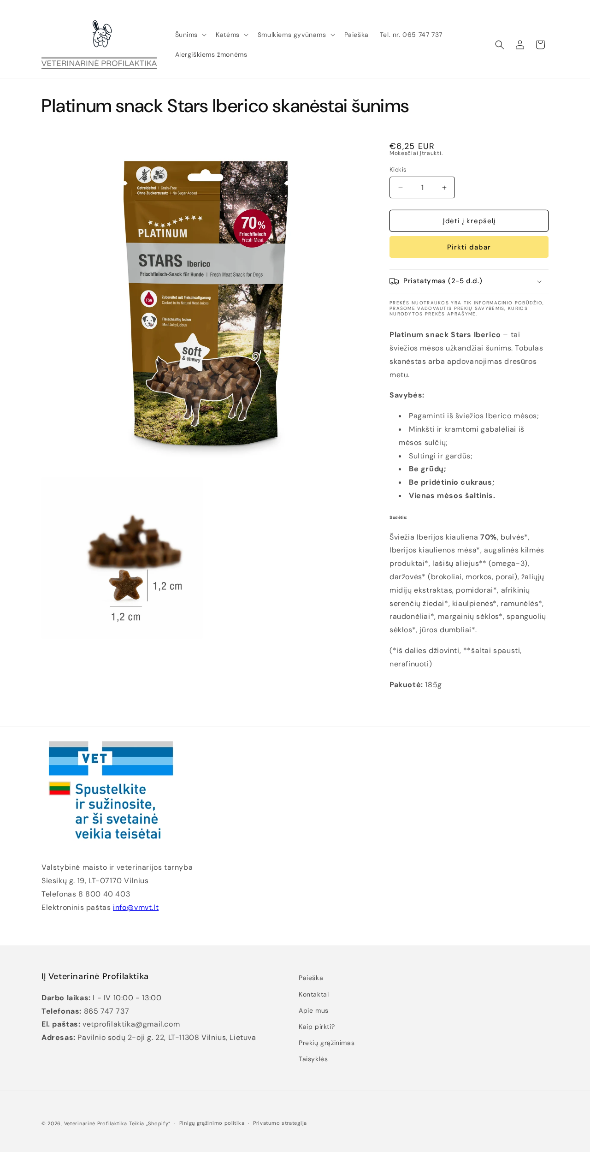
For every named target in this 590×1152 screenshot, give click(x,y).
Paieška (311, 978)
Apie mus (314, 1010)
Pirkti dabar (469, 247)
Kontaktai (314, 994)
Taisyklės (313, 1059)
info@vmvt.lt (136, 907)
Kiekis (398, 169)
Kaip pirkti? (317, 1026)
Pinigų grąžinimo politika (212, 1123)
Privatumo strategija (280, 1123)
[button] (190, 34)
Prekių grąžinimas (326, 1043)
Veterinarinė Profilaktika (96, 1123)
